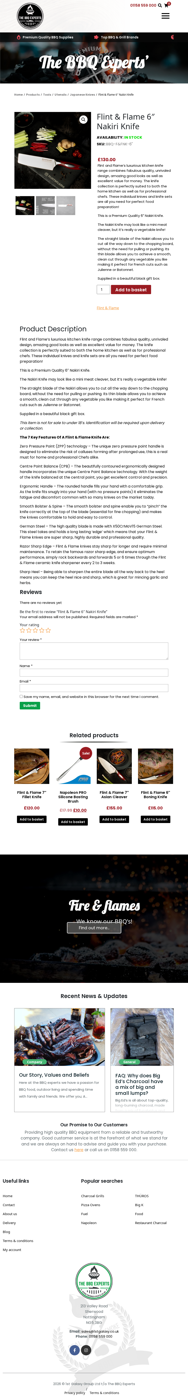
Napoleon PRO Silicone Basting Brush (73, 797)
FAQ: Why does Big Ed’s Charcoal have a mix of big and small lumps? (139, 1084)
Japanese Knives (82, 95)
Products (33, 95)
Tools (47, 95)
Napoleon (89, 1222)
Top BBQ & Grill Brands (119, 37)
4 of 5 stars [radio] (41, 630)
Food (139, 1213)
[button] (83, 119)
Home (18, 95)
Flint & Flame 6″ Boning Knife (155, 795)
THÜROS (142, 1195)
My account (12, 1249)
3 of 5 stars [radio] (35, 630)
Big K (139, 1204)
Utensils (60, 95)
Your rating (29, 624)
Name (26, 665)
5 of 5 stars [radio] (48, 630)
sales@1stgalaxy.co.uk (100, 1331)
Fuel (84, 1213)
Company (34, 1062)
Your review (31, 639)
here (79, 1150)
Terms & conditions (18, 1240)
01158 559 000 (143, 5)
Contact (9, 1204)
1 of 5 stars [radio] (22, 630)
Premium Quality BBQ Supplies (48, 37)
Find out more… (94, 928)
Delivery (9, 1222)
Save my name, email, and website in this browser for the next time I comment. (91, 696)
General (129, 1062)
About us (10, 1213)
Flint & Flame (108, 307)
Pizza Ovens (90, 1204)
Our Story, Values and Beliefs (54, 1075)
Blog (6, 1231)
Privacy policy (74, 1393)
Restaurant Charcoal (151, 1222)
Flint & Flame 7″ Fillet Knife (31, 795)
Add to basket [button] (32, 819)
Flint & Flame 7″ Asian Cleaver (114, 795)
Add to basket (131, 290)
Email (25, 681)
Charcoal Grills (92, 1195)
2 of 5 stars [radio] (29, 630)
